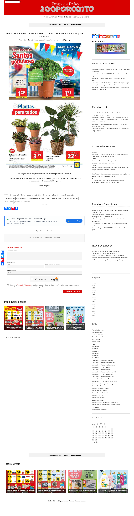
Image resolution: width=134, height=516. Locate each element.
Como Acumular (97, 332)
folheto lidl (55, 195)
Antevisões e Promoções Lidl (101, 367)
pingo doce (101, 262)
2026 (94, 283)
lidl (10, 195)
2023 (94, 290)
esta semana (56, 198)
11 (99, 433)
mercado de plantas (67, 195)
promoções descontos (22, 202)
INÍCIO (66, 24)
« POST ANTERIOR (55, 24)
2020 (94, 297)
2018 (94, 302)
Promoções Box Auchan (99, 390)
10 (96, 433)
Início (46, 17)
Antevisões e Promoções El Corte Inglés (104, 381)
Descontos (86, 17)
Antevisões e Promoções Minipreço (103, 376)
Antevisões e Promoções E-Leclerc (103, 379)
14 (109, 433)
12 (102, 433)
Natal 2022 (95, 353)
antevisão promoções (70, 198)
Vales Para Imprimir (98, 337)
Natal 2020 (95, 358)
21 (109, 435)
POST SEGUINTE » (77, 24)
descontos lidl (10, 198)
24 (96, 437)
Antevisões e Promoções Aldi (101, 369)
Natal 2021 (95, 355)
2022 (94, 292)
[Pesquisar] (18, 2)
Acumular (53, 17)
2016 (94, 306)
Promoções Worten (98, 395)
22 (112, 435)
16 (93, 435)
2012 (94, 316)
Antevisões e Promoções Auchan (102, 374)
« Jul (93, 442)
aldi (106, 262)
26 (102, 437)
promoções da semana (36, 198)
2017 (94, 304)
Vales (60, 17)
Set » (97, 442)
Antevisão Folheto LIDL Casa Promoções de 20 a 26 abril (110, 117)
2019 (94, 299)
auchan (110, 262)
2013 (94, 313)
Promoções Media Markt (100, 393)
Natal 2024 (95, 346)
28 (109, 437)
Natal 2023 (95, 351)
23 (93, 437)
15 (112, 433)
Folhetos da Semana (72, 17)
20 (106, 435)
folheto (48, 198)
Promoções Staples (98, 397)
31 (96, 440)
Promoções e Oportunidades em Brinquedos (106, 404)
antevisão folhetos (19, 195)
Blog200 (23, 174)
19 (102, 435)
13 (106, 433)
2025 (94, 285)
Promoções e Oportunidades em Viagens (105, 402)
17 (96, 435)
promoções (9, 202)
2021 (94, 295)
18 (99, 435)
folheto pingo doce (104, 260)
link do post (9, 338)
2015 (94, 309)
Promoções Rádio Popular (100, 388)
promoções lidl (21, 198)
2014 (94, 311)
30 (93, 440)
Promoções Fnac (97, 386)
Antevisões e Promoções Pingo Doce (103, 362)
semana (30, 195)
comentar (17, 338)
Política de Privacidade (99, 409)
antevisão (37, 195)
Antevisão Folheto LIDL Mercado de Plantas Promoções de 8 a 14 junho (44, 33)
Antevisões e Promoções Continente (103, 365)
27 (106, 437)
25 (99, 437)
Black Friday (96, 341)
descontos (46, 195)
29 (112, 437)
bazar (96, 260)
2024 (94, 288)
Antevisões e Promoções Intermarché (104, 372)
